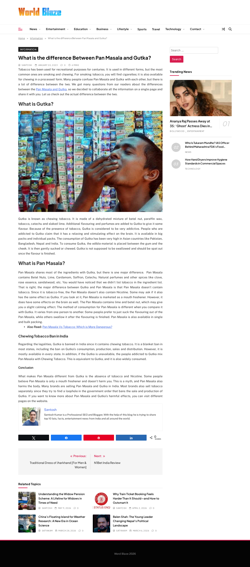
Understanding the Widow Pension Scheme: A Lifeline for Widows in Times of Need (61, 498)
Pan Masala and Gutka (51, 89)
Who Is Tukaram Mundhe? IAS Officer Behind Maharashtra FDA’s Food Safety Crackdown (207, 146)
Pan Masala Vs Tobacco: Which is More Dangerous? (77, 327)
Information (28, 49)
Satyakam (47, 530)
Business (102, 29)
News (33, 29)
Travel (156, 29)
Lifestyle (123, 29)
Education (81, 29)
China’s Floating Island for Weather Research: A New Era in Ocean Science (61, 521)
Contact (195, 29)
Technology (173, 29)
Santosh (27, 65)
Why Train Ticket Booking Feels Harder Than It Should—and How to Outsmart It (136, 498)
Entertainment (55, 29)
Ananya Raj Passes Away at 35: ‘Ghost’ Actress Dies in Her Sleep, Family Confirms (190, 126)
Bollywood (177, 131)
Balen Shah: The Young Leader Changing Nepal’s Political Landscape (133, 521)
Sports (142, 29)
